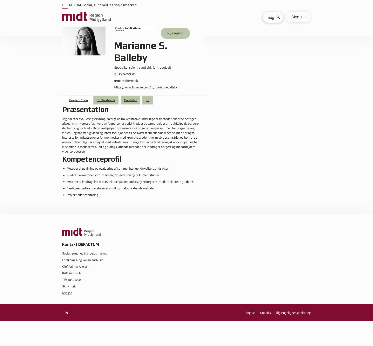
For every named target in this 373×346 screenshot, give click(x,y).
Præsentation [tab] (78, 100)
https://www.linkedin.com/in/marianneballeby (146, 87)
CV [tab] (147, 100)
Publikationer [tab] (106, 100)
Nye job (67, 293)
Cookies (265, 313)
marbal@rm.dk (127, 81)
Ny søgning (175, 33)
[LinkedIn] (66, 313)
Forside (119, 28)
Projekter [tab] (130, 100)
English (250, 313)
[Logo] (86, 17)
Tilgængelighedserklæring (293, 313)
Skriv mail (69, 286)
